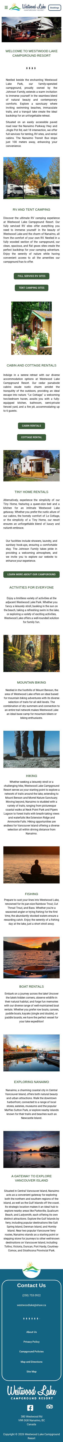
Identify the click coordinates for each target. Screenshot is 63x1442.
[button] (6, 8)
